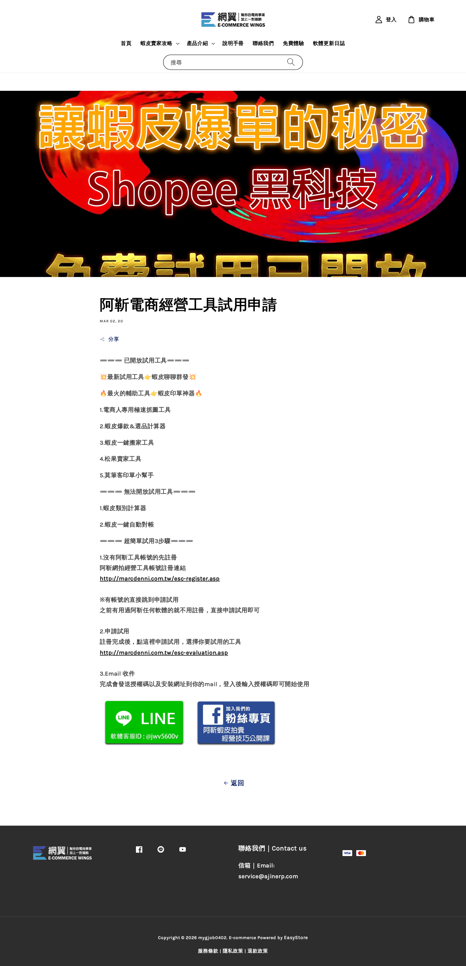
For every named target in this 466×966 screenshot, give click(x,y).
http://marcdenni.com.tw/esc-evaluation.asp (164, 652)
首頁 (126, 43)
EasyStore (296, 937)
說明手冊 (233, 43)
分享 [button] (113, 339)
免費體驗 (293, 43)
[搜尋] (291, 62)
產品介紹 (197, 43)
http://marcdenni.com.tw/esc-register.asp (160, 578)
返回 (237, 783)
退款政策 (258, 951)
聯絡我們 (263, 43)
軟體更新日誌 (329, 43)
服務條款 (208, 951)
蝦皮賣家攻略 (157, 43)
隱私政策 (233, 951)
